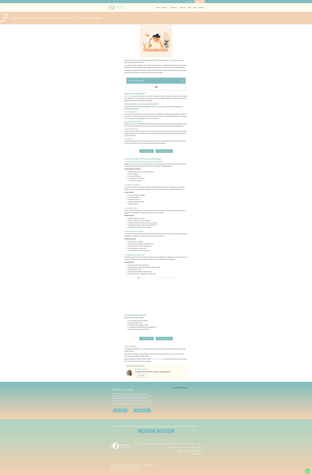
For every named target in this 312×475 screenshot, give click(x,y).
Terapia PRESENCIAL (164, 151)
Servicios (164, 7)
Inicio (158, 7)
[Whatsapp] (307, 471)
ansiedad (129, 96)
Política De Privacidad (116, 467)
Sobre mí (182, 7)
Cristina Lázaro (141, 369)
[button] (199, 1)
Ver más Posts (141, 375)
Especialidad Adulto (170, 444)
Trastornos (173, 7)
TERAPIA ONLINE (146, 151)
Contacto (201, 7)
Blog (194, 7)
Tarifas (189, 7)
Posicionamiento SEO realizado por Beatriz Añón (124, 470)
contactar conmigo (157, 359)
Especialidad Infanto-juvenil (154, 444)
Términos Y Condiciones (131, 467)
